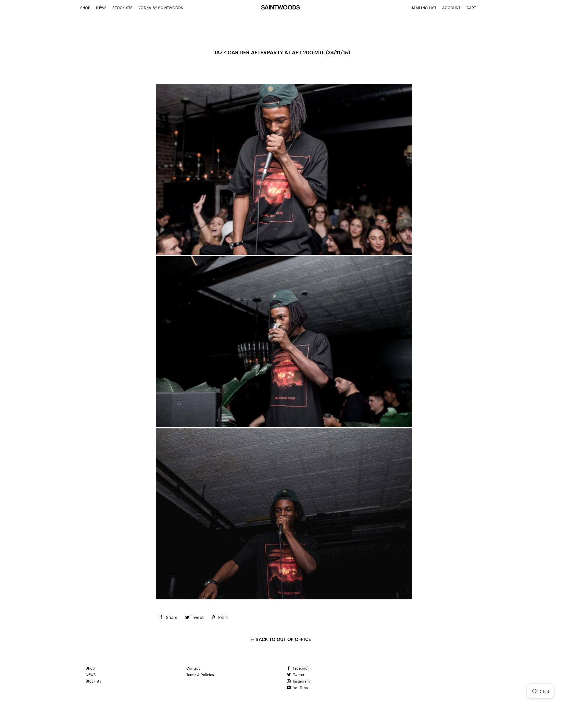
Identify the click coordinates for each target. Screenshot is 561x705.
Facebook (300, 668)
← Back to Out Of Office (280, 639)
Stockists (122, 7)
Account (451, 7)
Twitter (298, 674)
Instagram (301, 681)
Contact (193, 668)
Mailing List (424, 7)
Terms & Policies (200, 674)
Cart (471, 7)
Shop (85, 7)
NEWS (101, 7)
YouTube (300, 687)
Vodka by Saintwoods (160, 7)
